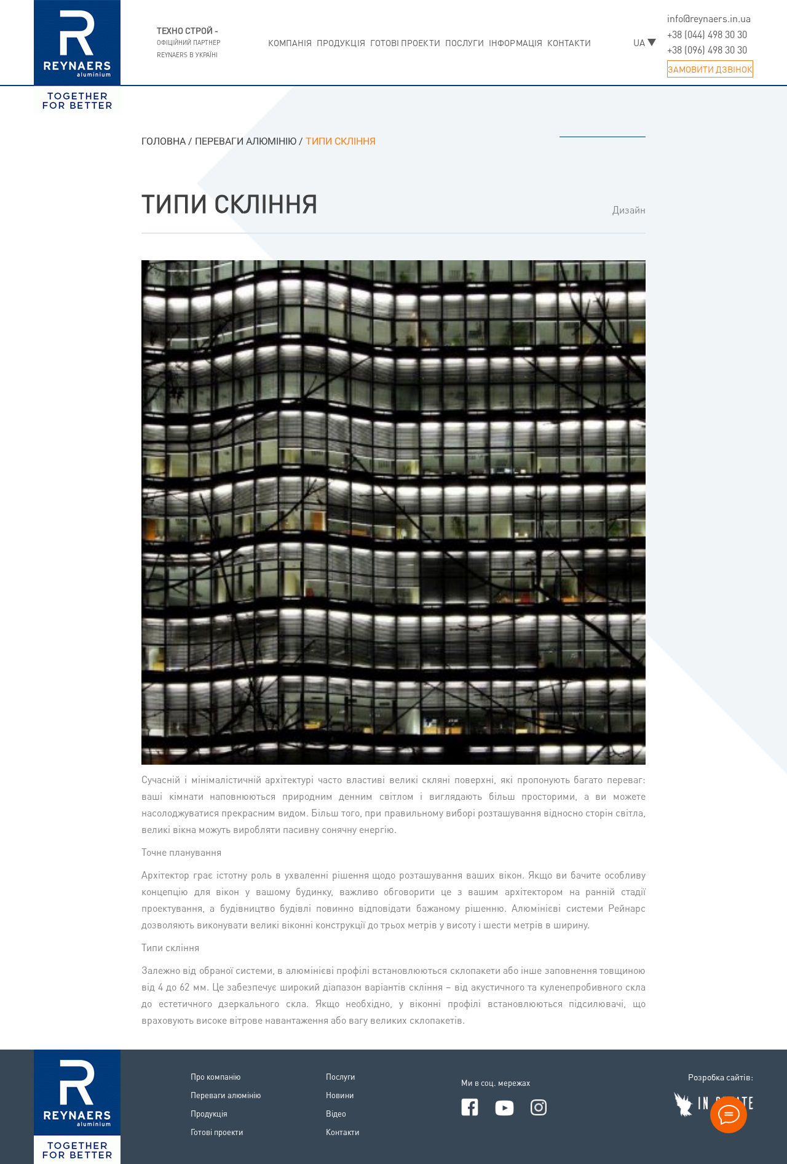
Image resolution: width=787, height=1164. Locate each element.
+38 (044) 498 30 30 (707, 34)
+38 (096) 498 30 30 (707, 49)
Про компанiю (215, 1076)
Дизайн (629, 209)
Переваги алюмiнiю (226, 1095)
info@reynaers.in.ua (709, 18)
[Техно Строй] (77, 1104)
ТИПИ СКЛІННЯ (229, 202)
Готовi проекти (405, 42)
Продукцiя (341, 42)
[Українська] (644, 42)
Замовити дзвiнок (710, 68)
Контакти (569, 42)
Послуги (464, 42)
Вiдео (336, 1113)
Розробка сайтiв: (720, 1076)
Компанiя (290, 42)
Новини (340, 1095)
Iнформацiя (515, 42)
